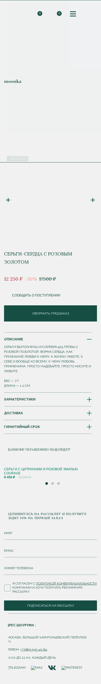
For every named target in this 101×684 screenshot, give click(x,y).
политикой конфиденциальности (66, 583)
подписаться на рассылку (50, 605)
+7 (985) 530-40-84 (33, 649)
